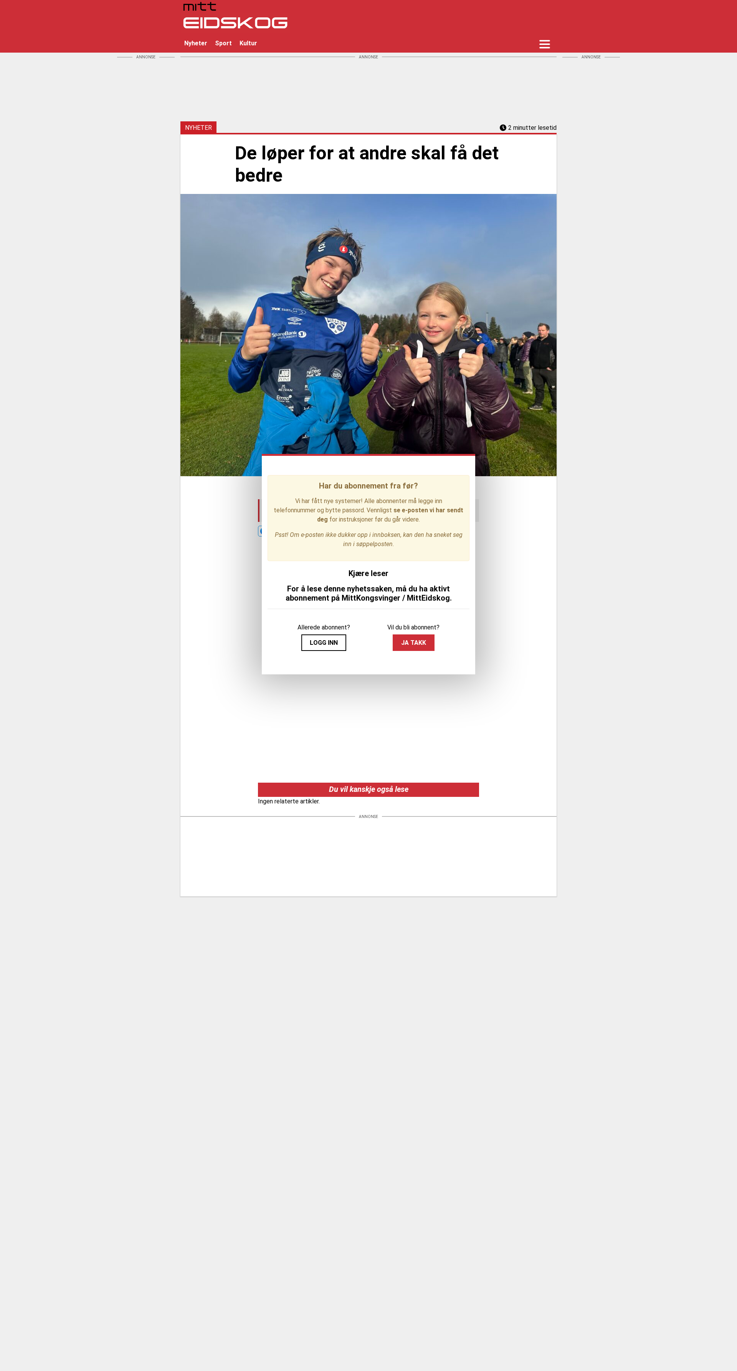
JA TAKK (413, 642)
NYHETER (198, 127)
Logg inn (324, 642)
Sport (223, 43)
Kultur (248, 43)
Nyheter (195, 43)
